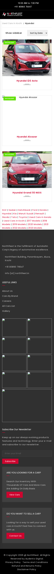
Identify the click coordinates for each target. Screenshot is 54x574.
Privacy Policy (13, 562)
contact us (15, 535)
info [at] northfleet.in (17, 273)
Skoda (5, 217)
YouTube (27, 234)
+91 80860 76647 (23, 6)
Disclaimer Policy (26, 569)
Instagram (43, 234)
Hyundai (6, 213)
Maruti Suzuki (26, 213)
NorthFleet (33, 555)
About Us (7, 290)
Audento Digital (34, 558)
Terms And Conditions (35, 562)
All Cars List (8, 305)
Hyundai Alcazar (27, 136)
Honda (43, 209)
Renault (39, 213)
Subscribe (10, 461)
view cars (14, 494)
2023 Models (35, 227)
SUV (4, 209)
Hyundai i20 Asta (27, 80)
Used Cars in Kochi (14, 220)
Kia (15, 213)
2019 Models (19, 224)
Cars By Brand (10, 295)
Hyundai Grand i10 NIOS (27, 192)
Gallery (6, 310)
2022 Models (19, 227)
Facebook (10, 234)
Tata (14, 217)
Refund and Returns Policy (26, 565)
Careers (6, 300)
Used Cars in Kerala (40, 217)
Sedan (12, 209)
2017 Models (33, 220)
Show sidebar (13, 32)
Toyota (23, 217)
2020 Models (35, 224)
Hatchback (24, 209)
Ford (34, 209)
